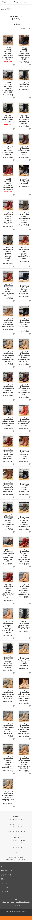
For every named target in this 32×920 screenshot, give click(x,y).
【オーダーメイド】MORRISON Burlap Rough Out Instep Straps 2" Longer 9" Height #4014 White (24, 695)
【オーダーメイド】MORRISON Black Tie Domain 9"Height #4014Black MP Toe (24, 323)
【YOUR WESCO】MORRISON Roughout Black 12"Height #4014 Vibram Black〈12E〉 (24, 53)
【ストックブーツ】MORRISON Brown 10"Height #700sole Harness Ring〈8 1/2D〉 (24, 389)
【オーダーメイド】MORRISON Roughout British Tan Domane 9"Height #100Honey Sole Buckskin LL (24, 762)
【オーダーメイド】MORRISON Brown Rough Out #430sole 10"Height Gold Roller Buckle (8, 486)
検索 (17, 2)
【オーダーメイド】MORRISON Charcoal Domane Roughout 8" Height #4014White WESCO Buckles (24, 520)
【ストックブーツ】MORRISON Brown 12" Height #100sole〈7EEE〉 (24, 150)
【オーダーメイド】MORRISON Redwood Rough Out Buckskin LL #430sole (24, 421)
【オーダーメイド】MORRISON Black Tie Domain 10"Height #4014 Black (8, 421)
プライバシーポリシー (16, 905)
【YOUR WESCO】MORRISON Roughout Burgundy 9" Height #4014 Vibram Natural (8, 183)
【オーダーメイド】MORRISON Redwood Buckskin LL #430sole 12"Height (24, 453)
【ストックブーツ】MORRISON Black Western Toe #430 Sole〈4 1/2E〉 (24, 119)
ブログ (4, 902)
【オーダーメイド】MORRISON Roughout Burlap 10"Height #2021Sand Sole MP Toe (8, 356)
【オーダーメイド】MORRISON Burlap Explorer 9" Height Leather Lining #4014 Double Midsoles (24, 728)
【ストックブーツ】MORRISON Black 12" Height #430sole (8, 118)
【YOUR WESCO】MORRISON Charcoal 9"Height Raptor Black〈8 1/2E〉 (8, 87)
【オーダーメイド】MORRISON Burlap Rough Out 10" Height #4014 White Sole (8, 694)
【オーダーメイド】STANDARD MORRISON (24, 84)
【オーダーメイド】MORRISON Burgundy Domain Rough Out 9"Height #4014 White (8, 453)
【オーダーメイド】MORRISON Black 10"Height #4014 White (24, 181)
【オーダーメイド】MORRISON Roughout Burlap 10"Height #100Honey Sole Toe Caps (8, 796)
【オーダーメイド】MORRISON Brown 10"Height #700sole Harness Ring (8, 388)
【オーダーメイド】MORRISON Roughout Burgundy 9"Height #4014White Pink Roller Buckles (24, 555)
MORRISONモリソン (10, 9)
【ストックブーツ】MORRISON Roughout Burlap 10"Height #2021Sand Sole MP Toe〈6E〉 (24, 356)
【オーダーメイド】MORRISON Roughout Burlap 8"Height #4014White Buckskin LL (24, 660)
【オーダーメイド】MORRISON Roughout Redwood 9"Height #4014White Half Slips (24, 253)
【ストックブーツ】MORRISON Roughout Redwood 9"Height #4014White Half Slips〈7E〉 (8, 289)
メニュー (6, 2)
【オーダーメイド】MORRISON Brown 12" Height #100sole (8, 150)
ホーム (2, 9)
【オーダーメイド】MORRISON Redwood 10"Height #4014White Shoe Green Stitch (8, 218)
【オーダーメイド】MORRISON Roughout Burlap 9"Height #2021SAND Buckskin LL (8, 728)
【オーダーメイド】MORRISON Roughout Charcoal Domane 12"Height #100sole (24, 217)
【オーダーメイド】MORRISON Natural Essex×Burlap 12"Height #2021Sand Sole (24, 589)
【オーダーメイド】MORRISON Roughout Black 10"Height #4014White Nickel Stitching (24, 288)
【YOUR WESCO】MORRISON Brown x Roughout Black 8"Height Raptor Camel (8, 53)
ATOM (12, 902)
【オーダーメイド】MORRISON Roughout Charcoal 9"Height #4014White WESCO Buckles (8, 762)
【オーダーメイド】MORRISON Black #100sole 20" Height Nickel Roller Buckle (24, 625)
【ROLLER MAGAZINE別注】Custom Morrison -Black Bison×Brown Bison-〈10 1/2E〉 (8, 555)
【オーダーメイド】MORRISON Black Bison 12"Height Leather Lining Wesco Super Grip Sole (8, 661)
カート (28, 2)
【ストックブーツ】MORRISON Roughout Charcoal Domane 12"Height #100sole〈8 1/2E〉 (8, 254)
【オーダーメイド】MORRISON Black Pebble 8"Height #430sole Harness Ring (24, 486)
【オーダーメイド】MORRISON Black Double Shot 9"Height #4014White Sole (8, 322)
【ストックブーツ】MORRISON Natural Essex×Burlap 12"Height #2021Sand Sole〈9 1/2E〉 (8, 627)
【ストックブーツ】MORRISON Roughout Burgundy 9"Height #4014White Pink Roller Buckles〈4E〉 (8, 591)
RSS (8, 902)
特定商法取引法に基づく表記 (23, 902)
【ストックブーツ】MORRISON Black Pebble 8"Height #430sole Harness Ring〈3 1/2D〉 (8, 520)
